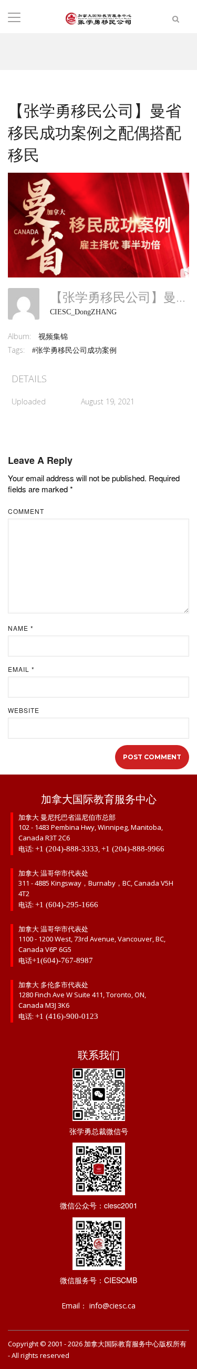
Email (21, 669)
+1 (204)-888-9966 (132, 849)
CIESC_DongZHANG (83, 312)
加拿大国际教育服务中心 (121, 1344)
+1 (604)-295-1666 (66, 904)
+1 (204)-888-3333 (66, 849)
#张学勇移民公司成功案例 (74, 350)
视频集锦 (53, 337)
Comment (26, 511)
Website (23, 710)
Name (21, 628)
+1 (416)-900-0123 (66, 1016)
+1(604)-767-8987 (62, 960)
